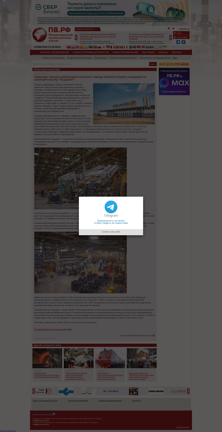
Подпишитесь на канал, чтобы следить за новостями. (111, 221)
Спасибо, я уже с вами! (111, 231)
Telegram (111, 215)
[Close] (143, 196)
